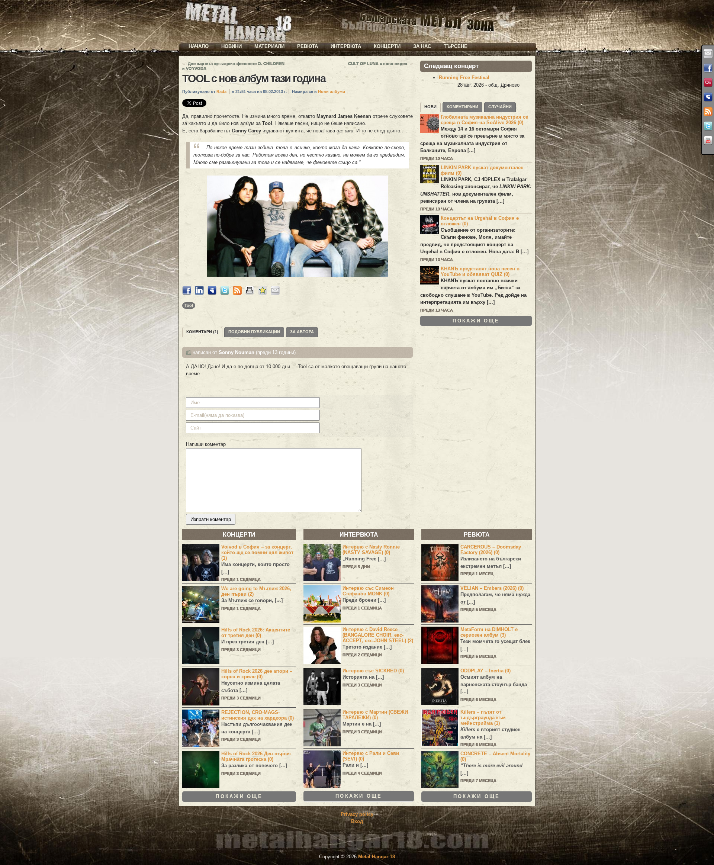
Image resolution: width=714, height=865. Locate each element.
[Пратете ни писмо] (708, 53)
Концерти (387, 46)
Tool (188, 305)
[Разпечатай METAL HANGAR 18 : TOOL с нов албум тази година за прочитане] (249, 293)
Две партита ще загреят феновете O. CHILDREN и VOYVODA (233, 66)
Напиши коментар (206, 444)
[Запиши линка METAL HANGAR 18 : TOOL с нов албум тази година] (262, 293)
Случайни (500, 106)
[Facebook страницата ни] (708, 68)
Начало (199, 46)
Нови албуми (331, 91)
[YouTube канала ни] (708, 140)
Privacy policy (357, 814)
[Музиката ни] (708, 82)
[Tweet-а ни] (708, 126)
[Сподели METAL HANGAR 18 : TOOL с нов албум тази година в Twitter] (224, 293)
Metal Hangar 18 (376, 856)
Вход (357, 821)
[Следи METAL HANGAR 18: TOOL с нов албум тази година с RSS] (237, 293)
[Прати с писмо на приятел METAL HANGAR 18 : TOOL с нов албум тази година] (275, 293)
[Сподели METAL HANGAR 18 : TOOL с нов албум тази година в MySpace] (212, 293)
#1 (188, 352)
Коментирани (462, 106)
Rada (221, 91)
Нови (430, 106)
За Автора (302, 331)
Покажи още (476, 321)
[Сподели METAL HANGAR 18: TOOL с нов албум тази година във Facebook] (186, 293)
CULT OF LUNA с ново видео (377, 63)
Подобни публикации (254, 331)
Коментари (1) (202, 331)
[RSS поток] (708, 111)
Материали (269, 46)
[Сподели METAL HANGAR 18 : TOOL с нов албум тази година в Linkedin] (199, 293)
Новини (231, 46)
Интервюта (346, 46)
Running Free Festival (464, 77)
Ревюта (307, 46)
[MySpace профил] (708, 97)
